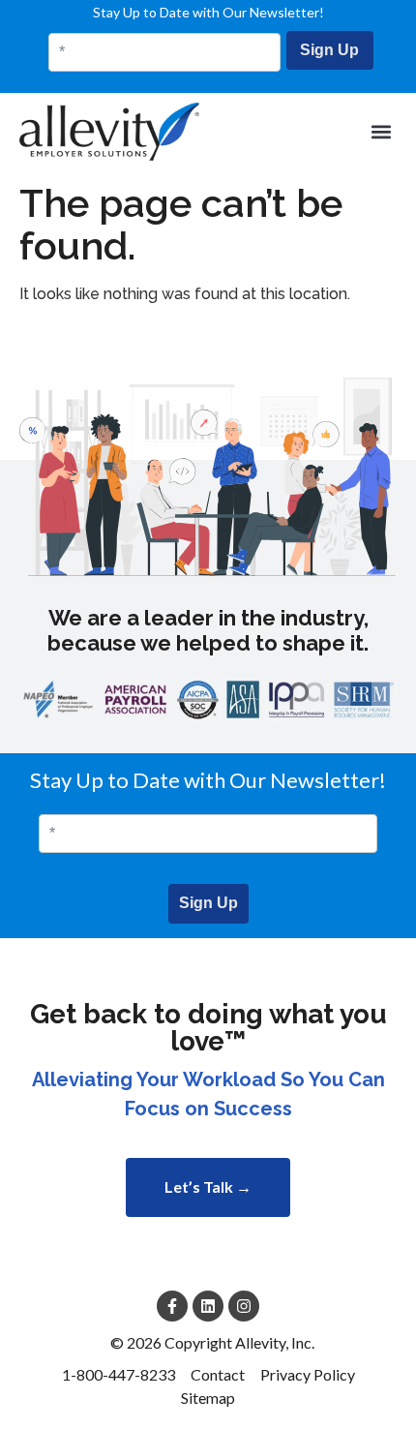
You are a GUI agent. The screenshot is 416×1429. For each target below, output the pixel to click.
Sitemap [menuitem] (208, 1397)
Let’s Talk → (208, 1186)
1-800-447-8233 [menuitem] (118, 1374)
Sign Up (329, 50)
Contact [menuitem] (218, 1374)
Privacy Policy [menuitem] (307, 1374)
